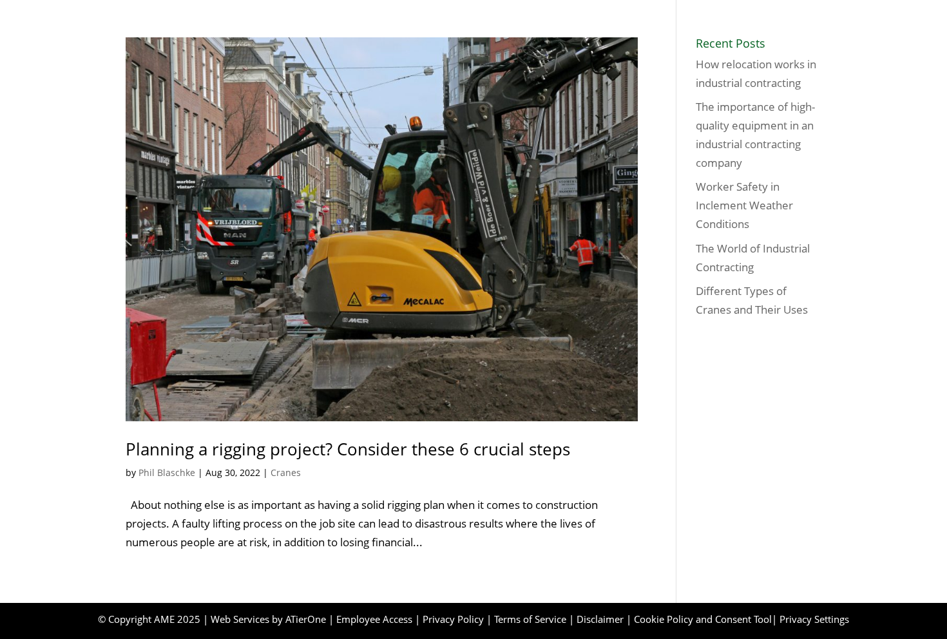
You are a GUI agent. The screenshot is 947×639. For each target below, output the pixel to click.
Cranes (286, 472)
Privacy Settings (814, 619)
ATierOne (305, 619)
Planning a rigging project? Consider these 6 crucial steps (348, 449)
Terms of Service (530, 619)
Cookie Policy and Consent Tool (703, 619)
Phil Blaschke (167, 472)
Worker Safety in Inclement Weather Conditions (744, 205)
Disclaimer (600, 619)
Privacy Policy (453, 619)
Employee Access (374, 619)
